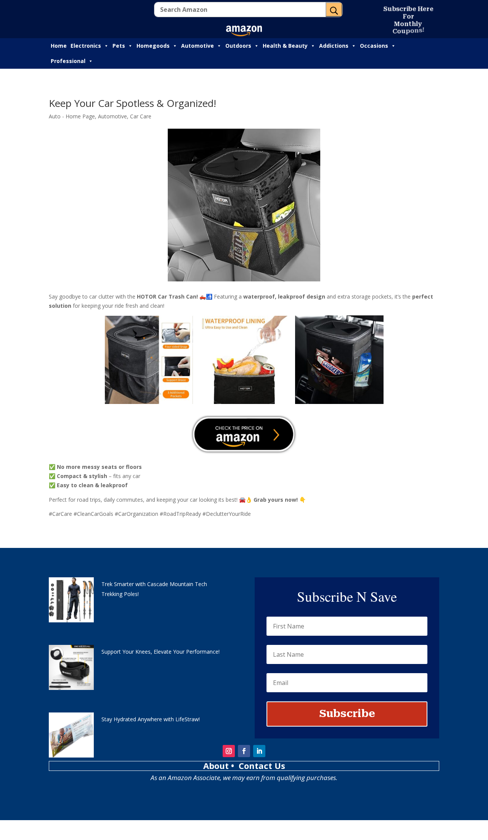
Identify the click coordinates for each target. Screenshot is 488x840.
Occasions (374, 45)
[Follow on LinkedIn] (259, 751)
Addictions (333, 45)
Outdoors (238, 45)
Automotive (197, 45)
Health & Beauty (285, 45)
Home (59, 45)
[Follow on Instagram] (229, 751)
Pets (118, 45)
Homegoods (153, 45)
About (217, 765)
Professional (68, 61)
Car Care (140, 116)
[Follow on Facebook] (244, 751)
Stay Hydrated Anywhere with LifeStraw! (150, 719)
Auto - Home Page (72, 116)
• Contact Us (258, 765)
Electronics (86, 45)
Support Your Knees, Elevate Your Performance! (160, 651)
